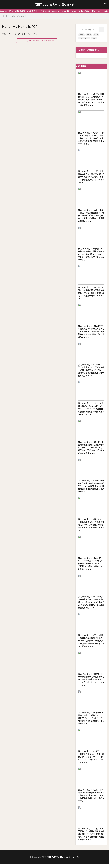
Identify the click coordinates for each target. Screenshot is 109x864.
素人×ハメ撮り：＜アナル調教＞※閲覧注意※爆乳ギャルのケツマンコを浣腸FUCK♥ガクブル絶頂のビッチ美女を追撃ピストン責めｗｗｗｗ (91, 640)
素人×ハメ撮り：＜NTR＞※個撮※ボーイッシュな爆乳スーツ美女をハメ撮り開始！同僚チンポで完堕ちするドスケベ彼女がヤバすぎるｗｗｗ (91, 99)
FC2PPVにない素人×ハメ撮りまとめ (55, 4)
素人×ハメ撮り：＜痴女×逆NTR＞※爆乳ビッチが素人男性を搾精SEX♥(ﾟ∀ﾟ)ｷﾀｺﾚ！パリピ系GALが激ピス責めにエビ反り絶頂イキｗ (91, 563)
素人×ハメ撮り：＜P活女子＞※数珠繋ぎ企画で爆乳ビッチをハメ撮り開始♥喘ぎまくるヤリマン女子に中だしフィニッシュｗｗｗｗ (91, 254)
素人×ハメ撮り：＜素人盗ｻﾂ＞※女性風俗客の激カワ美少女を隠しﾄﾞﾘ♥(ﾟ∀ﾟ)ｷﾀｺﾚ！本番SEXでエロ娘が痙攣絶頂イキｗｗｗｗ (91, 292)
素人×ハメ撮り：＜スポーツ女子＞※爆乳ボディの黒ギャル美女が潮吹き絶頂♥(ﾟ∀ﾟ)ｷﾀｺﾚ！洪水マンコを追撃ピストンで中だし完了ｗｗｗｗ (91, 370)
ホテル (96, 35)
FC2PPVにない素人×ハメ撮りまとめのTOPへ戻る (36, 41)
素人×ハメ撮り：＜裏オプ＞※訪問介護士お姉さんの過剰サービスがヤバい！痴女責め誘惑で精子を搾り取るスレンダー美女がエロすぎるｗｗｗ (91, 447)
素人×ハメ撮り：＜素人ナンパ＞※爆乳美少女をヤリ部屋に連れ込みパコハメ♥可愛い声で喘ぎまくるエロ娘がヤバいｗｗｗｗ (91, 524)
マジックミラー (84, 38)
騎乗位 (89, 35)
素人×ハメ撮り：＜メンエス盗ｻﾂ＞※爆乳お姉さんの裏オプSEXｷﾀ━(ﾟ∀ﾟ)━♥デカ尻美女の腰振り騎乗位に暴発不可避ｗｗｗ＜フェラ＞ (91, 408)
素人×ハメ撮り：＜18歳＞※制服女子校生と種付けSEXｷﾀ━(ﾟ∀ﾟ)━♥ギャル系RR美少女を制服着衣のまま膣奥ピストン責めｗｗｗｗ (91, 486)
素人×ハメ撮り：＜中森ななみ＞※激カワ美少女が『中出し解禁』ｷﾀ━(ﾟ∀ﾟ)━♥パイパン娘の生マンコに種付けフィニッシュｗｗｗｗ (91, 756)
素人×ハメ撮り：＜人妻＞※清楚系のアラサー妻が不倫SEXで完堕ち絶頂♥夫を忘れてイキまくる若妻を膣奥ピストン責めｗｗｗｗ (91, 176)
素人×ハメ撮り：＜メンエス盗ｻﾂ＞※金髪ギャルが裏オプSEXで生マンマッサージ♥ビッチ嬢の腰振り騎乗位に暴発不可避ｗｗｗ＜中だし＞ (91, 138)
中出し (94, 38)
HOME (4, 16)
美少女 (81, 35)
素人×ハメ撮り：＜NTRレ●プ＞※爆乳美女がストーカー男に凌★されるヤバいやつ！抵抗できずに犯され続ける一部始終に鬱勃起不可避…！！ (91, 602)
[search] (101, 29)
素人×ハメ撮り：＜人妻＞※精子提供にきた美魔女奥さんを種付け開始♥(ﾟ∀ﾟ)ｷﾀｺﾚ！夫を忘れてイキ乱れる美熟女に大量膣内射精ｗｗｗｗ (91, 215)
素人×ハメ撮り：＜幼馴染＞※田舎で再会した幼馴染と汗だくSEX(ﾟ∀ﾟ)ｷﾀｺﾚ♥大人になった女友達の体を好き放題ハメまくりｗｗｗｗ (91, 718)
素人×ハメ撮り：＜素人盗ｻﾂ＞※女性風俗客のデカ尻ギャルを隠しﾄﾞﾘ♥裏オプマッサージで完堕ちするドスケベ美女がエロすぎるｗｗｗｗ (91, 331)
